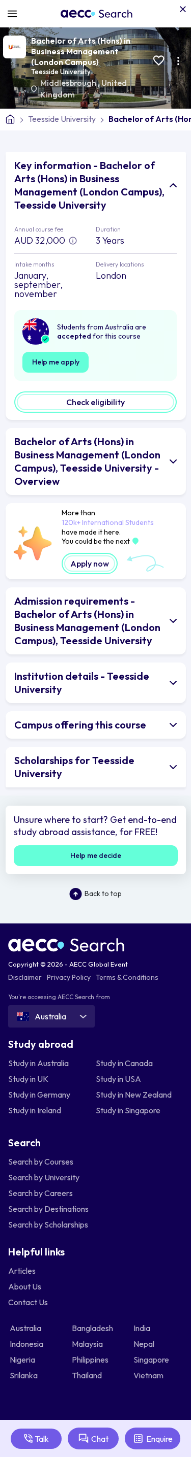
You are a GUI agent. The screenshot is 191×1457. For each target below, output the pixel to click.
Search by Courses (40, 1161)
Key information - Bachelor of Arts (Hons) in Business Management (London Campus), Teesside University (89, 185)
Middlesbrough (69, 83)
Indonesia (27, 1344)
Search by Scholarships (48, 1224)
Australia (26, 1328)
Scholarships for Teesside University (74, 767)
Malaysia (88, 1344)
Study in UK (28, 1079)
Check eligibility (95, 402)
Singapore (152, 1359)
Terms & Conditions (127, 977)
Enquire (159, 1439)
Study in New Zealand (134, 1094)
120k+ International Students (108, 522)
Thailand (87, 1375)
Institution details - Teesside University (81, 683)
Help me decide (95, 855)
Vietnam (149, 1375)
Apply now (89, 563)
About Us (24, 1286)
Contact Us (28, 1302)
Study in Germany (39, 1094)
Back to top (103, 893)
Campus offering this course (80, 724)
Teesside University (61, 72)
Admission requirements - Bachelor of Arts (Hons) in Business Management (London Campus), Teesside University (87, 620)
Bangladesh (93, 1328)
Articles (22, 1271)
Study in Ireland (34, 1110)
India (142, 1328)
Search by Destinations (48, 1209)
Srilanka (24, 1375)
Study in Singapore (128, 1110)
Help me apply (55, 362)
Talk (42, 1439)
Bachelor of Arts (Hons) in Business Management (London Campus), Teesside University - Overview (87, 461)
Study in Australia (38, 1063)
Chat (99, 1439)
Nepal (144, 1344)
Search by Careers (40, 1193)
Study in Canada (124, 1063)
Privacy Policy (69, 977)
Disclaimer (25, 977)
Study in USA (118, 1079)
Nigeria (23, 1359)
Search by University (43, 1177)
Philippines (91, 1359)
